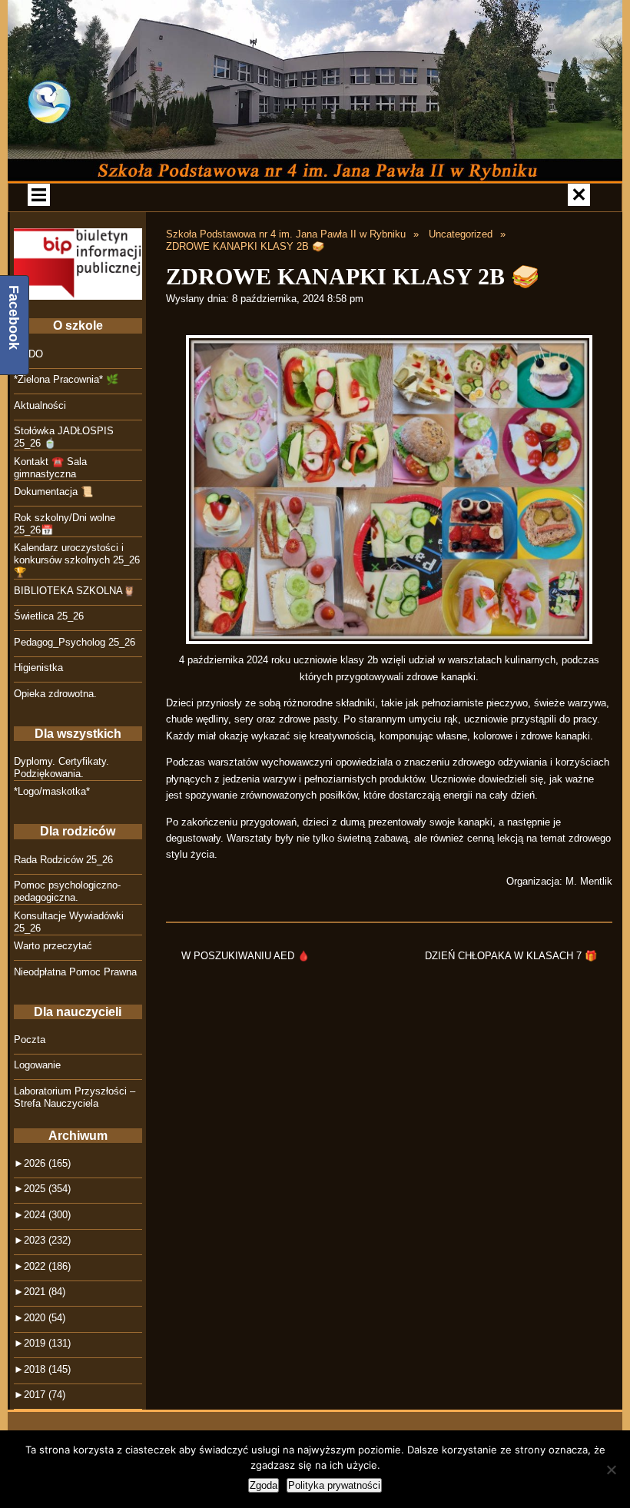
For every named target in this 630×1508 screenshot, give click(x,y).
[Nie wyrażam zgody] (610, 1469)
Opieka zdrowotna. (55, 693)
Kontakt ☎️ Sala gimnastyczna (50, 468)
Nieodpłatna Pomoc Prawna (75, 972)
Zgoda (263, 1485)
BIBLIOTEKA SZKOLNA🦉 (74, 590)
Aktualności (40, 405)
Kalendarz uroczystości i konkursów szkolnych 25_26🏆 (77, 560)
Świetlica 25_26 (49, 616)
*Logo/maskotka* (52, 791)
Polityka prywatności (334, 1485)
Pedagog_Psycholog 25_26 (74, 642)
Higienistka (38, 667)
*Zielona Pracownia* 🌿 (66, 379)
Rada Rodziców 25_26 (63, 859)
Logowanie (37, 1065)
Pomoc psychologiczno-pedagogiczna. (67, 891)
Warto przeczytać (53, 946)
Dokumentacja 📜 (53, 491)
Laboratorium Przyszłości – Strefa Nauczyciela (74, 1097)
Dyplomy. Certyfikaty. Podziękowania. (61, 767)
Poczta (29, 1039)
